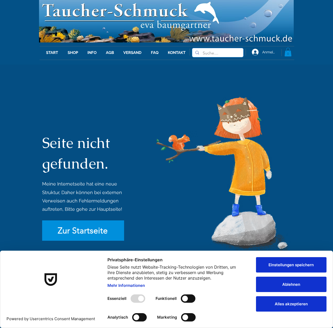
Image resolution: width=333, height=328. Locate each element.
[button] (288, 52)
